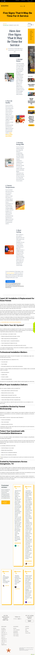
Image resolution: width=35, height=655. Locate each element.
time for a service (10, 273)
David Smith (6, 25)
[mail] (28, 26)
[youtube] (31, 24)
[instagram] (29, 24)
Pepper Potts (7, 585)
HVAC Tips (5, 23)
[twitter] (15, 618)
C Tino (18, 545)
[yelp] (20, 618)
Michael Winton (17, 588)
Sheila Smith (30, 563)
